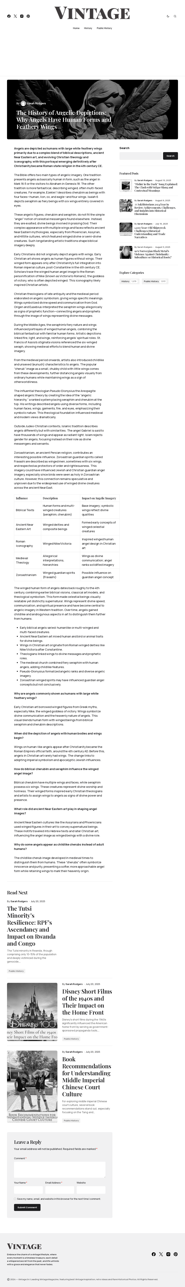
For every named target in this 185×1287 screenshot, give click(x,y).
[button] (168, 16)
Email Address (53, 1182)
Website (81, 1182)
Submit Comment (27, 1207)
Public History (16, 971)
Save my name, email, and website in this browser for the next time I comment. (59, 1198)
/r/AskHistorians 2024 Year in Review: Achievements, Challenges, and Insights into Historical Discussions (155, 209)
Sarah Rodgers (144, 180)
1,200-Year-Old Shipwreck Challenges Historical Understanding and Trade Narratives (150, 232)
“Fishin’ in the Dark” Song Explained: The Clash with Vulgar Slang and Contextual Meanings (156, 187)
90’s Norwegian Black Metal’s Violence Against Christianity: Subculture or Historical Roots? (153, 254)
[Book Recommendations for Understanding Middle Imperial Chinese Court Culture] (32, 1087)
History (129, 281)
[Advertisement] (92, 54)
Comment (20, 1158)
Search (124, 148)
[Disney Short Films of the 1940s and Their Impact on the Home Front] (32, 1012)
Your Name (20, 1182)
